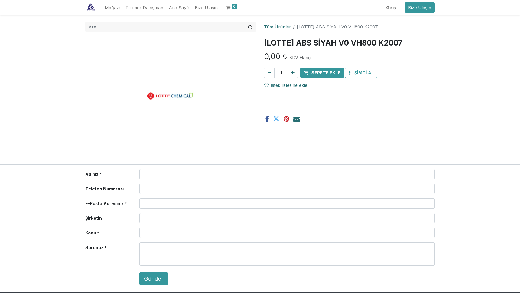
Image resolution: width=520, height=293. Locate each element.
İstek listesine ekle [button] (289, 85)
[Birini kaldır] (269, 73)
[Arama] (250, 27)
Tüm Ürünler (277, 27)
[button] (322, 73)
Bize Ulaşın (419, 7)
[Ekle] (293, 73)
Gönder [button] (153, 278)
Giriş (391, 7)
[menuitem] (113, 7)
